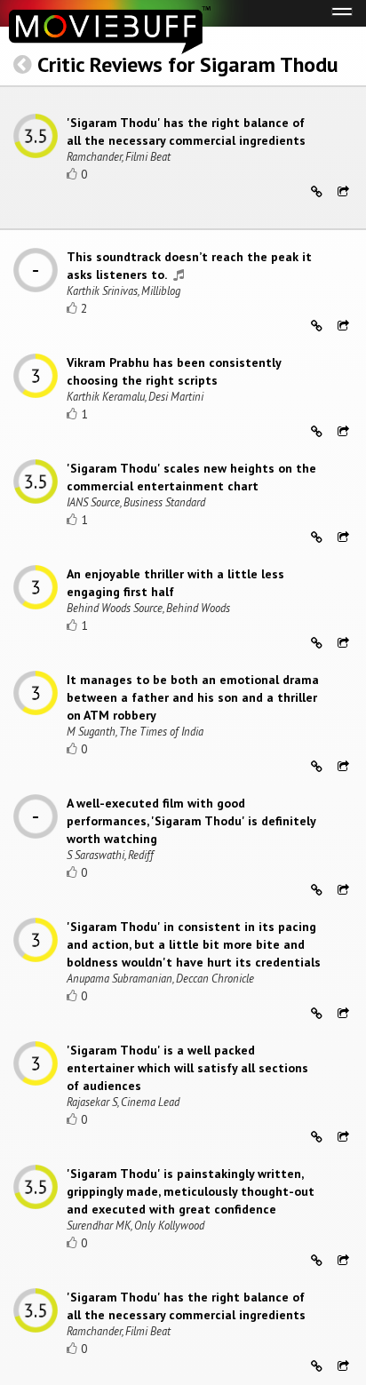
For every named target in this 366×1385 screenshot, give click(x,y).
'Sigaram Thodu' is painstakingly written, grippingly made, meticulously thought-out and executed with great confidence (190, 1191)
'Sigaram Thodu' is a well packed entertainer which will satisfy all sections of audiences (187, 1068)
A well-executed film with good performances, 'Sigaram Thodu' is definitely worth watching (191, 821)
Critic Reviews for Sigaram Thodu (187, 64)
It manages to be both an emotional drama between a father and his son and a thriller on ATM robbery (193, 697)
